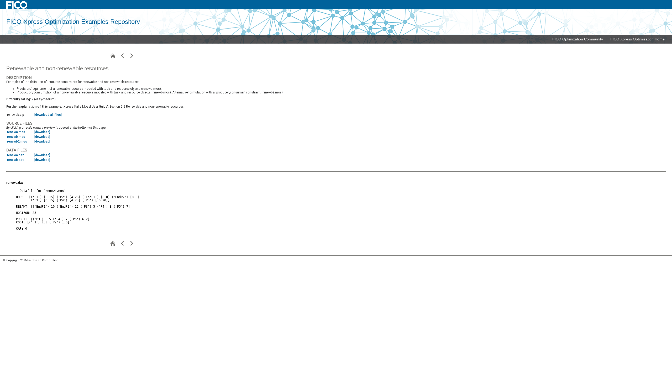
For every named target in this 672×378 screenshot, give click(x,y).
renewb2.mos (17, 141)
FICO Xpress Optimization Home (637, 39)
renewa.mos (16, 132)
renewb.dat (15, 160)
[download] (42, 132)
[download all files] (48, 115)
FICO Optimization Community (577, 39)
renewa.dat (15, 155)
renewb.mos (16, 137)
